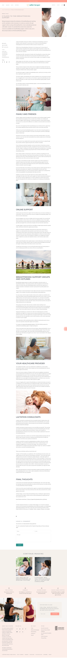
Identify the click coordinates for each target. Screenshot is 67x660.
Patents (50, 654)
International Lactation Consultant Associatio (39, 469)
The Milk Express (7, 9)
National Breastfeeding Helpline (29, 324)
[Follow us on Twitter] (19, 629)
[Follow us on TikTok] (19, 631)
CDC (23, 54)
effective (38, 220)
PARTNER (17, 5)
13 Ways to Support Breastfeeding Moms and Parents (36, 499)
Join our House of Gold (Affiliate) (45, 630)
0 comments (5, 47)
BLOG (12, 5)
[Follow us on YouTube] (17, 631)
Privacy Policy (38, 526)
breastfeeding (4, 52)
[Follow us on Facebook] (17, 629)
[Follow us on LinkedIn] (22, 631)
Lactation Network (35, 456)
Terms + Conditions (20, 654)
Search (32, 635)
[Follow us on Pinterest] (25, 629)
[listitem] (2, 62)
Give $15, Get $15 (44, 628)
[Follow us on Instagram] (22, 629)
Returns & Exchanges (35, 630)
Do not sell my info (39, 654)
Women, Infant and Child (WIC (41, 328)
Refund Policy (33, 631)
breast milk (5, 13)
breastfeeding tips (5, 57)
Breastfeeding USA (21, 471)
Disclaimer (26, 654)
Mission (7, 5)
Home (3, 9)
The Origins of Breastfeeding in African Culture (23, 579)
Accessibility (45, 654)
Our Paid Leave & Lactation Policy (46, 634)
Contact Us (33, 633)
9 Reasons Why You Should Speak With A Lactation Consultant (42, 579)
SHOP (3, 5)
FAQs (32, 628)
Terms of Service (46, 526)
